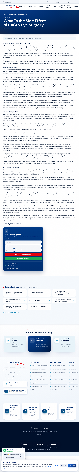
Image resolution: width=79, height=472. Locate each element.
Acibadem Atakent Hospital (58, 376)
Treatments (41, 6)
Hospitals (27, 6)
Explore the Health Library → (11, 312)
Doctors (33, 6)
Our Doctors (74, 369)
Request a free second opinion (23, 254)
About (21, 6)
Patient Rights (74, 386)
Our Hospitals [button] (55, 362)
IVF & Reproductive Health (38, 379)
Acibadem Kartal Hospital (58, 383)
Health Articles (69, 6)
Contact (75, 6)
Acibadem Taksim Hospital (58, 386)
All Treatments (35, 390)
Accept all (72, 465)
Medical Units (48, 6)
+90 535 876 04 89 (71, 1)
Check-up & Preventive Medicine (40, 365)
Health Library (63, 6)
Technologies (56, 6)
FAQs (72, 383)
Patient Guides (74, 379)
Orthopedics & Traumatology (39, 386)
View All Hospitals (56, 390)
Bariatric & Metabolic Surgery (39, 372)
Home (5, 14)
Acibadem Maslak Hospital (58, 365)
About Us (73, 365)
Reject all (63, 465)
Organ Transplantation (37, 383)
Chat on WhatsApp (24, 258)
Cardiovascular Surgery (38, 376)
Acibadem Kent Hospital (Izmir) (59, 379)
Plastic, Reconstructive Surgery (39, 369)
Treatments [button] (34, 362)
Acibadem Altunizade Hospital (59, 369)
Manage (57, 465)
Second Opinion (57, 1)
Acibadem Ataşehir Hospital (58, 372)
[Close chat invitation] (23, 449)
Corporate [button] (73, 362)
